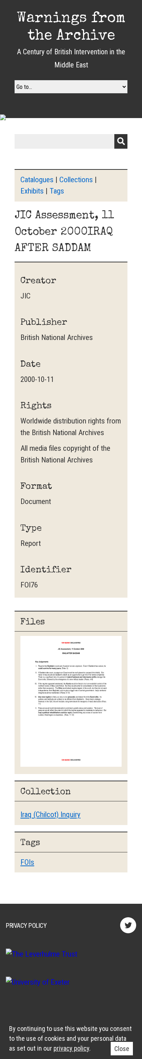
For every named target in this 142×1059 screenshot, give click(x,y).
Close (121, 1048)
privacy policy (71, 1048)
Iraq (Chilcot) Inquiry (50, 814)
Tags (57, 191)
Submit (120, 141)
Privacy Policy (26, 925)
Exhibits (32, 191)
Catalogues (37, 179)
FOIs (27, 862)
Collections (76, 179)
